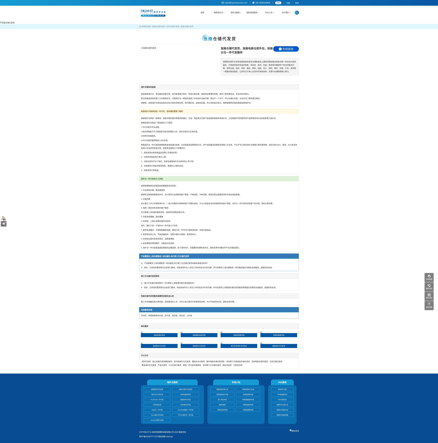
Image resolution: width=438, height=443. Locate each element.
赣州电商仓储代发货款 (215, 361)
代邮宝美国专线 (248, 394)
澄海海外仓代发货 (149, 365)
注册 (288, 3)
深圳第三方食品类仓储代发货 (238, 361)
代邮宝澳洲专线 (248, 405)
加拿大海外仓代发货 (185, 389)
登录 (297, 3)
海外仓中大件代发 (157, 394)
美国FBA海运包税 (282, 415)
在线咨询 (287, 49)
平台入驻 (268, 12)
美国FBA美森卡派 (282, 410)
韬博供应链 (146, 26)
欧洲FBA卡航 (282, 389)
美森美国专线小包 (222, 389)
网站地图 (162, 436)
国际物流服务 (251, 12)
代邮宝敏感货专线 (248, 400)
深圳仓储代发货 (185, 394)
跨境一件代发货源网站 (192, 365)
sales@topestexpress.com (236, 2)
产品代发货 (162, 365)
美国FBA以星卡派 (282, 405)
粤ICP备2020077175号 (148, 436)
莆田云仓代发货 (198, 361)
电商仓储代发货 (158, 26)
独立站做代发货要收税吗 (162, 361)
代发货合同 (237, 365)
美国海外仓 (218, 12)
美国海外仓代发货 (157, 389)
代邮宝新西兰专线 (248, 389)
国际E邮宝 (222, 405)
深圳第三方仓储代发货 (212, 365)
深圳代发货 (146, 361)
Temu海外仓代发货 (157, 415)
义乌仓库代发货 (174, 365)
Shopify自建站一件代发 (185, 410)
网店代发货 (227, 365)
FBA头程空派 (282, 400)
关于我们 (285, 12)
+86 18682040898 (262, 2)
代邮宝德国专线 (248, 410)
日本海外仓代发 (185, 405)
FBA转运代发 (157, 405)
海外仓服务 (235, 12)
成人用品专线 (222, 400)
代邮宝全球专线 (222, 410)
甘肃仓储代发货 (172, 26)
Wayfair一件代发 (157, 410)
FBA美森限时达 (282, 394)
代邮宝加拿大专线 (222, 394)
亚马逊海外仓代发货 (182, 361)
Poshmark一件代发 (157, 400)
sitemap (169, 436)
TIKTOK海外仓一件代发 (185, 415)
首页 (202, 12)
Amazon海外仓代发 (157, 420)
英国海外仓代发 (185, 400)
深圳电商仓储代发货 (260, 361)
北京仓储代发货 (276, 361)
